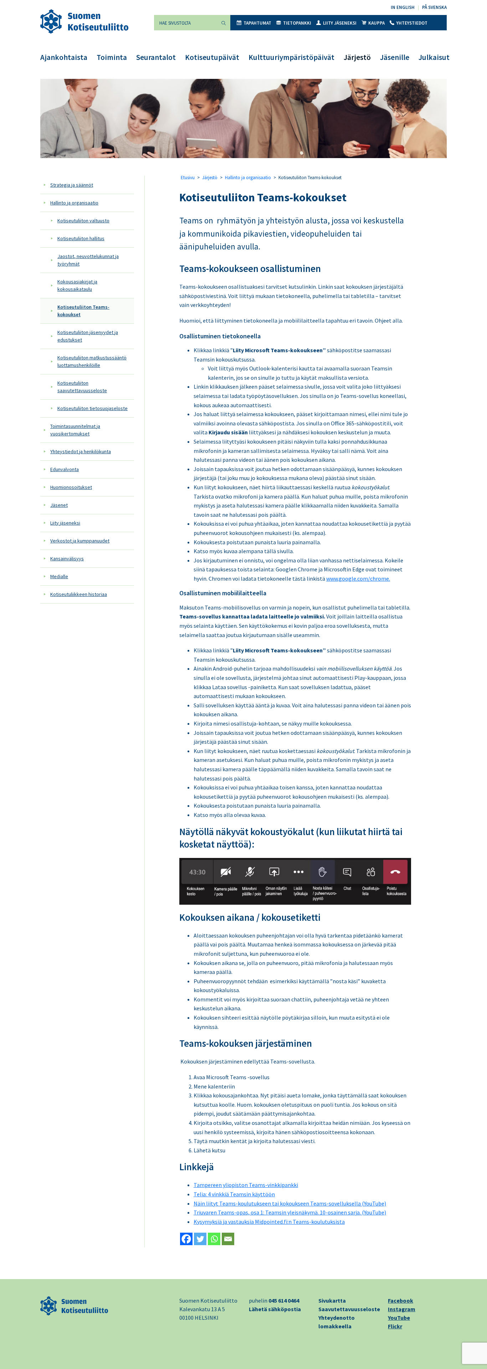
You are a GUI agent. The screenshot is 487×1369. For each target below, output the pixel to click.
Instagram (401, 1309)
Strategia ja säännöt (71, 185)
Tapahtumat (257, 23)
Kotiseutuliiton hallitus (80, 238)
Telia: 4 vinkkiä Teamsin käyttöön (234, 1194)
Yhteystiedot (411, 23)
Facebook (400, 1300)
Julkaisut (434, 57)
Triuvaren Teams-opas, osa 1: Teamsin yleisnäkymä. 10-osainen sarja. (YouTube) (290, 1212)
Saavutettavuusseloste (349, 1309)
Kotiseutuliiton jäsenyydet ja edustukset (87, 336)
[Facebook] (186, 1239)
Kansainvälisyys (67, 558)
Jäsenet (59, 505)
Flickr (395, 1326)
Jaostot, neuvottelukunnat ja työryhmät (88, 260)
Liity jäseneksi (340, 23)
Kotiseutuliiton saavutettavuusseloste (82, 387)
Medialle (59, 576)
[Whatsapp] (214, 1239)
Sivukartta (332, 1300)
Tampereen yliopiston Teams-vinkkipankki (246, 1184)
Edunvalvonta (64, 469)
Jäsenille (394, 57)
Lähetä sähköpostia (275, 1309)
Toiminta (112, 57)
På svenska (434, 7)
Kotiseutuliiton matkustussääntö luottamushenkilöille (92, 361)
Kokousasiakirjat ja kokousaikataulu (77, 285)
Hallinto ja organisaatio (74, 202)
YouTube (399, 1317)
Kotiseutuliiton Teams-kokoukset (83, 311)
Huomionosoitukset (71, 487)
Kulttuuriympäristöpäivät (291, 57)
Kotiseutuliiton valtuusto (83, 220)
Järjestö (357, 57)
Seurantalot (156, 57)
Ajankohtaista (63, 57)
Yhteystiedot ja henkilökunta (80, 451)
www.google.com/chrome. (358, 578)
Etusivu (188, 178)
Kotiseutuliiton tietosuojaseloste (92, 408)
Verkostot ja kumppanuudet (79, 540)
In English (403, 7)
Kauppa (376, 23)
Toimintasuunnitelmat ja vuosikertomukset (75, 430)
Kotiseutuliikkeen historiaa (78, 594)
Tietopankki (297, 23)
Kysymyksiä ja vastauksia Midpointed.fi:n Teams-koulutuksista (269, 1221)
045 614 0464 (283, 1300)
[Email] (228, 1239)
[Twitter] (200, 1239)
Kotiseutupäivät (212, 57)
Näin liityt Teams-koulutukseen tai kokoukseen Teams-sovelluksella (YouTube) (290, 1203)
